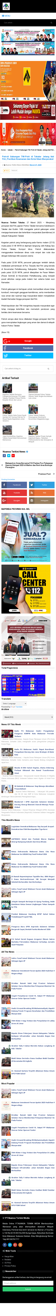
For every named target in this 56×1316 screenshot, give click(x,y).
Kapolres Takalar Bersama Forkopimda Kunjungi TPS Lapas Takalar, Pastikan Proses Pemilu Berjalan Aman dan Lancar (14, 397)
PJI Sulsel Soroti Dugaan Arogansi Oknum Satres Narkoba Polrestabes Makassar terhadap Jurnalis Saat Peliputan (33, 942)
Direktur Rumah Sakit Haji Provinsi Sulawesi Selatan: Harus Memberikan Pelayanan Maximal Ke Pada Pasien (33, 986)
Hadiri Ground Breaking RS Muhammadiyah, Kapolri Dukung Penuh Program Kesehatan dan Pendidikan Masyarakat (33, 1011)
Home (3, 150)
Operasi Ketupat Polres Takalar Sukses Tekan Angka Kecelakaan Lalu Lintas (40, 396)
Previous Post (44, 474)
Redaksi (8, 1260)
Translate (18, 707)
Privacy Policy (10, 1266)
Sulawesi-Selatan (25, 1297)
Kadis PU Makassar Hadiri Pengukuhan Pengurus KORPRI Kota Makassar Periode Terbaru (34, 733)
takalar (10, 150)
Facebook (28, 348)
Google (28, 341)
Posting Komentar (8, 479)
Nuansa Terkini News (14, 451)
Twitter (28, 355)
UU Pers (8, 1263)
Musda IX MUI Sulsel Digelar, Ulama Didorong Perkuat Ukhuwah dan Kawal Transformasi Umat (34, 770)
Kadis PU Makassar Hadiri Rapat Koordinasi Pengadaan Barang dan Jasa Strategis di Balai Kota (34, 752)
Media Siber (43, 1299)
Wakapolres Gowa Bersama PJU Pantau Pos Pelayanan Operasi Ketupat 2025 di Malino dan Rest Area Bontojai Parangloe (29, 465)
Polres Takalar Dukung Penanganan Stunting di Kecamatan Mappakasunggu (39, 417)
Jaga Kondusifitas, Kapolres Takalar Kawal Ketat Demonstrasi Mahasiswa (14, 438)
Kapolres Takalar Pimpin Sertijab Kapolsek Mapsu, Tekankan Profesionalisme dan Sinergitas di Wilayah (41, 439)
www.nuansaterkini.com (18, 1299)
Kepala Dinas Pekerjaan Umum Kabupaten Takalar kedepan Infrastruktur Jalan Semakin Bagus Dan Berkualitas (33, 1036)
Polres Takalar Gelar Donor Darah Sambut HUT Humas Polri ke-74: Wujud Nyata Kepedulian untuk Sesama (14, 418)
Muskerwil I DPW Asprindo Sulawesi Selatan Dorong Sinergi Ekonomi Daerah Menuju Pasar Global (34, 804)
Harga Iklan (9, 1256)
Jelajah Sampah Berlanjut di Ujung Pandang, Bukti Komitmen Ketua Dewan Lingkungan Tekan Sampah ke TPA (33, 904)
